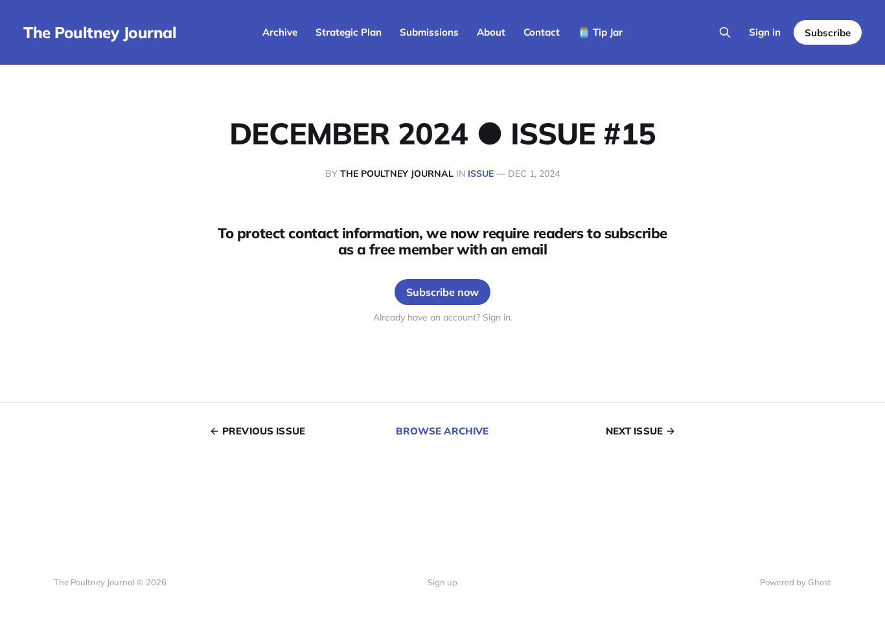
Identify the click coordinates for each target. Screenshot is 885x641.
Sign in (765, 32)
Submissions (429, 32)
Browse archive (442, 431)
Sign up (442, 582)
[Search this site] (725, 32)
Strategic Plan (349, 32)
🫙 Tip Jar (600, 32)
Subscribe (828, 33)
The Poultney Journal (99, 32)
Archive (279, 32)
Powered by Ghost (795, 582)
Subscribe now (442, 292)
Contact (541, 32)
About (491, 32)
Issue (481, 173)
